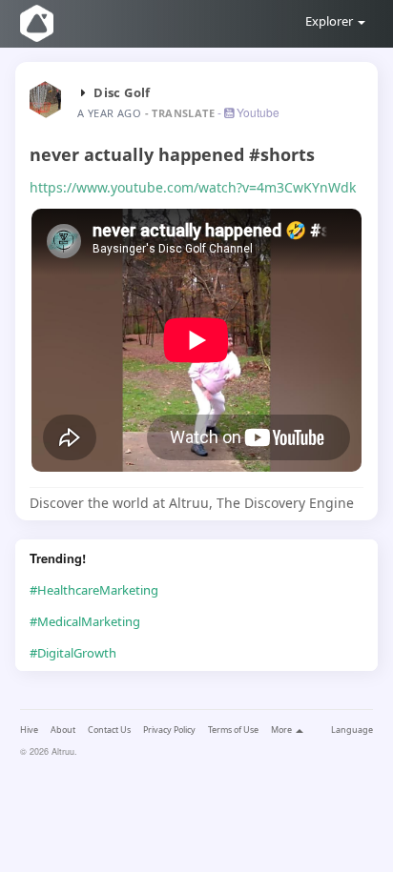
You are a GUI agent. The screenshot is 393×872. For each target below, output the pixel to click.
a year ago (109, 113)
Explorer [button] (330, 21)
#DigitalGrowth (73, 652)
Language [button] (352, 729)
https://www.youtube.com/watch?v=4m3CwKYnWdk (193, 187)
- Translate (181, 113)
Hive (29, 729)
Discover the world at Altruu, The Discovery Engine (192, 503)
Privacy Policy (169, 729)
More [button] (282, 729)
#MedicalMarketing (85, 621)
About (63, 729)
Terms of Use (233, 729)
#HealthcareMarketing (94, 589)
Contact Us (109, 729)
